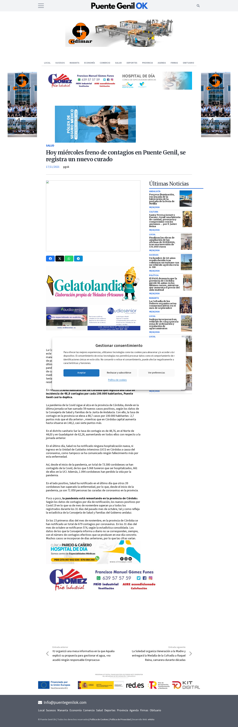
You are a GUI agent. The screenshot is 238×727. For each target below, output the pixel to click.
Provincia (122, 710)
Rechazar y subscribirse (119, 372)
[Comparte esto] (50, 258)
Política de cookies (117, 380)
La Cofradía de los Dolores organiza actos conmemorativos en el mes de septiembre (162, 304)
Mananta (154, 298)
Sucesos (154, 255)
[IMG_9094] (93, 563)
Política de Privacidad (120, 719)
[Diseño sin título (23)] (156, 89)
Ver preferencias (156, 372)
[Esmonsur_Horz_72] (119, 46)
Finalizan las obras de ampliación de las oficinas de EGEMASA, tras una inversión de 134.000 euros (162, 242)
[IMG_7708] (210, 137)
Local (152, 234)
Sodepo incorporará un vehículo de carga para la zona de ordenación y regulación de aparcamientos (163, 324)
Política (154, 275)
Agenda (134, 710)
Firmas (144, 710)
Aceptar (81, 372)
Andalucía (154, 191)
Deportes (109, 710)
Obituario (155, 710)
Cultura (153, 211)
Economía (75, 710)
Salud (50, 146)
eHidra (151, 719)
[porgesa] (82, 86)
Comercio (89, 710)
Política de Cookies (99, 719)
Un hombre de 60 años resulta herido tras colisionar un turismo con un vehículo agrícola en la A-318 (164, 263)
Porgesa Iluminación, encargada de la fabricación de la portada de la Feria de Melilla (162, 199)
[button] (41, 6)
